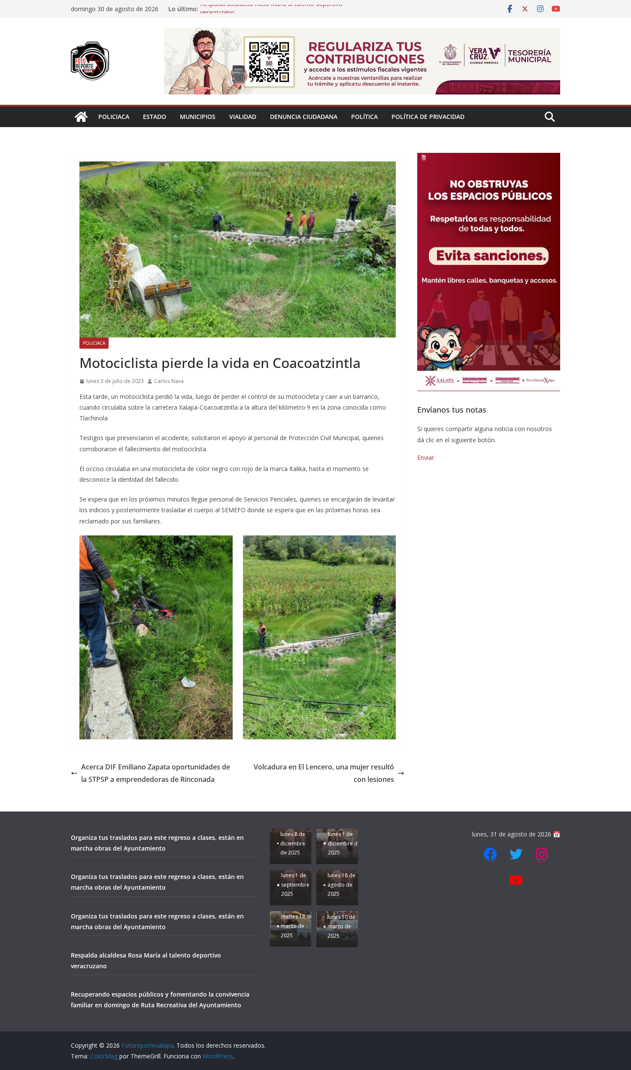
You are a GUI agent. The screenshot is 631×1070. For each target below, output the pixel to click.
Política (364, 116)
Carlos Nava (169, 381)
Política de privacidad (427, 116)
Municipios (197, 116)
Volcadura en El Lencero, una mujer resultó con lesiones (324, 773)
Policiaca (113, 116)
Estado (154, 116)
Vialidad (242, 116)
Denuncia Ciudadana (303, 116)
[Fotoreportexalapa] (81, 116)
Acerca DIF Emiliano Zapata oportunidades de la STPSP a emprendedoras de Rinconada (155, 773)
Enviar (425, 457)
